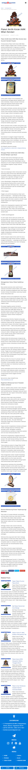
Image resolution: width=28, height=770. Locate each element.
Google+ (23, 570)
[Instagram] (8, 743)
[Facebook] (12, 743)
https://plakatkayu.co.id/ (7, 379)
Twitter (17, 570)
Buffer (7, 572)
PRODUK (6, 758)
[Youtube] (20, 743)
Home (2, 8)
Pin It (3, 572)
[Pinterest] (16, 743)
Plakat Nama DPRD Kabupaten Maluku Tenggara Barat (17, 661)
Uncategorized (8, 8)
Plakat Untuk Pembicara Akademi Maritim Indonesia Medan (18, 687)
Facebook (11, 570)
